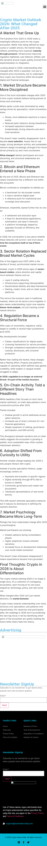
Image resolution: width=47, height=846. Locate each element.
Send (4, 705)
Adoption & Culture (31, 737)
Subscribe (7, 730)
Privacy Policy (37, 813)
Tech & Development (32, 730)
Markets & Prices (30, 726)
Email (3, 696)
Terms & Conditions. (15, 816)
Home (5, 726)
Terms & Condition (10, 737)
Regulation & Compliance (34, 734)
